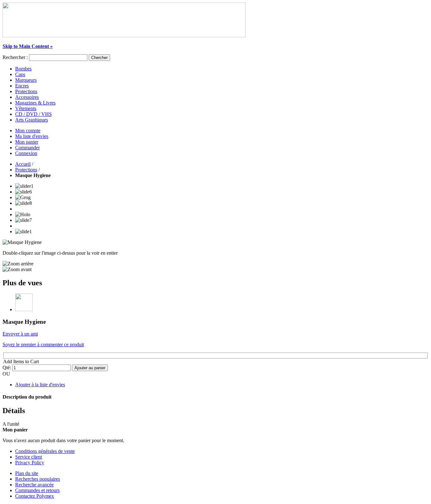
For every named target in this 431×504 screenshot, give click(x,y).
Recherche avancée (34, 484)
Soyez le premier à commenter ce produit (43, 344)
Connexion (26, 153)
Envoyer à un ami (20, 333)
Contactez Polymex (34, 496)
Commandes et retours (37, 490)
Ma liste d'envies (31, 136)
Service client (28, 457)
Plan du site (26, 473)
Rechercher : (15, 57)
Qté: (7, 367)
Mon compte (27, 130)
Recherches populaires (37, 479)
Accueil (23, 164)
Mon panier (26, 142)
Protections (26, 169)
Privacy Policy (29, 462)
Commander (27, 147)
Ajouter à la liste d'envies (40, 384)
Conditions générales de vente (45, 451)
